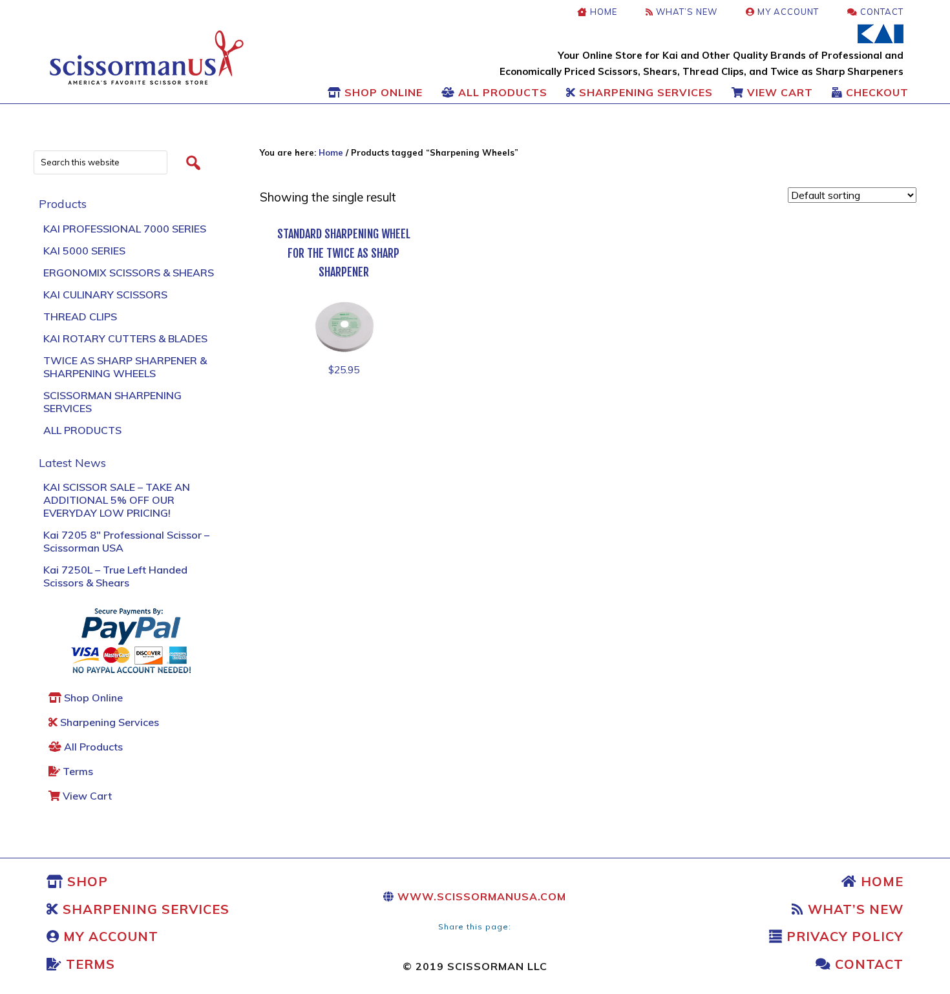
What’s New (853, 909)
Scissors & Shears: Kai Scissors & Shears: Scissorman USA (147, 57)
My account (108, 936)
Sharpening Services (108, 722)
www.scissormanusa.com (480, 896)
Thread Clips (80, 316)
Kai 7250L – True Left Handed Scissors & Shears (115, 576)
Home (880, 881)
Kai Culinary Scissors (105, 294)
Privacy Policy (843, 936)
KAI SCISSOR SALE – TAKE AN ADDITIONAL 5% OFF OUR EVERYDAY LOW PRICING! (116, 500)
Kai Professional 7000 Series (124, 228)
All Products (82, 430)
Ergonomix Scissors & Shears (128, 272)
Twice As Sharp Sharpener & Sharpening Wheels (125, 367)
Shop (85, 881)
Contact (867, 964)
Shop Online (92, 697)
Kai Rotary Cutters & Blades (125, 338)
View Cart (86, 795)
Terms (76, 771)
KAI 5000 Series (84, 250)
